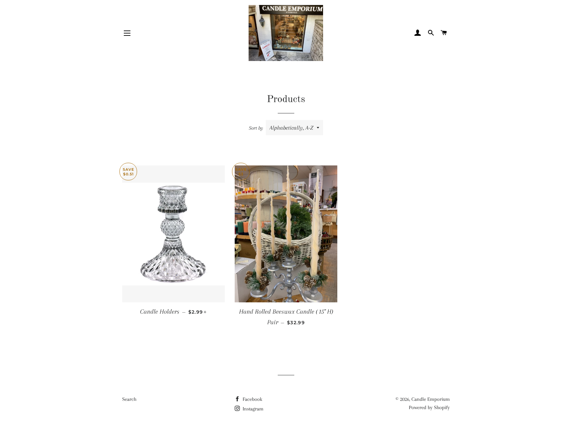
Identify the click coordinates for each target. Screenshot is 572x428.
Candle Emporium (430, 399)
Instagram (252, 409)
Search (129, 399)
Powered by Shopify (429, 407)
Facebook (251, 399)
